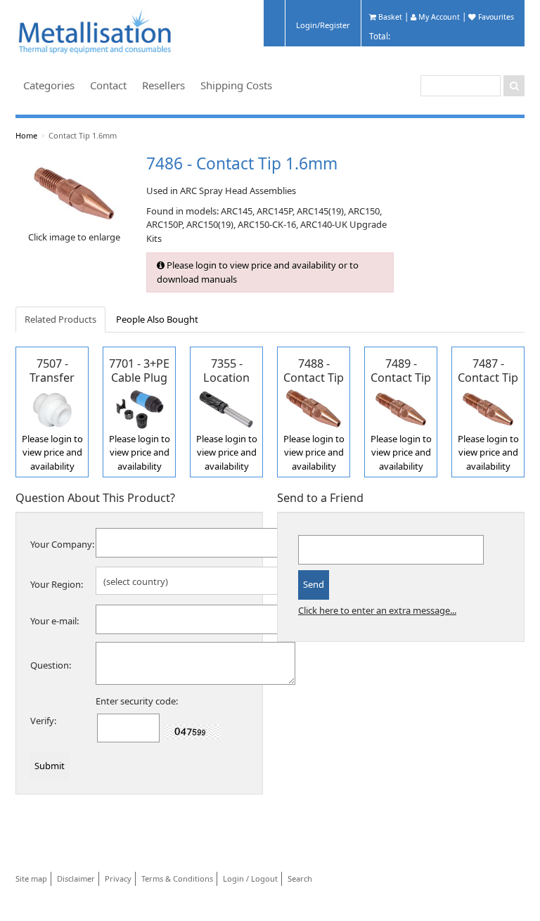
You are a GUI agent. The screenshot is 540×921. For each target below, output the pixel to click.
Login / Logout (250, 878)
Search (300, 878)
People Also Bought (157, 319)
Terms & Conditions (177, 878)
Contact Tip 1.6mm (83, 135)
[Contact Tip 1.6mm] (73, 192)
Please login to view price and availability (52, 452)
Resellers (163, 85)
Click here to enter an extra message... (377, 610)
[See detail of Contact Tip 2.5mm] (400, 407)
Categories (49, 85)
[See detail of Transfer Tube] (52, 407)
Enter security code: (137, 701)
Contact (108, 85)
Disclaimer (76, 878)
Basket (389, 17)
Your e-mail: (54, 620)
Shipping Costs (236, 85)
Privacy (118, 878)
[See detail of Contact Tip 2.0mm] (488, 407)
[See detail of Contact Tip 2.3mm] (313, 407)
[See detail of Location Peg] (226, 407)
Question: (50, 665)
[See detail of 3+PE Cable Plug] (139, 407)
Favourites (495, 17)
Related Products (60, 319)
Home (26, 135)
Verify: (43, 720)
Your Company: (62, 544)
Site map (31, 878)
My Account (438, 17)
